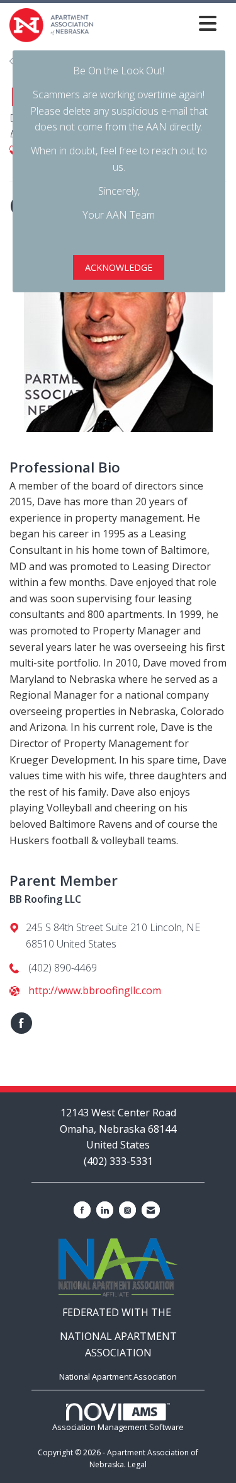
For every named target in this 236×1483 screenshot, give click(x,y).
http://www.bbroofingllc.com (94, 990)
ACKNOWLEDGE (118, 267)
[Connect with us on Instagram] (127, 1209)
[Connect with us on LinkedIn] (104, 1209)
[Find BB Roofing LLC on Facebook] (21, 1023)
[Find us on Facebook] (82, 1209)
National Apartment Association (118, 1376)
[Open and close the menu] (158, 23)
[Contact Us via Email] (151, 1209)
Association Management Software (118, 1427)
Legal (137, 1464)
